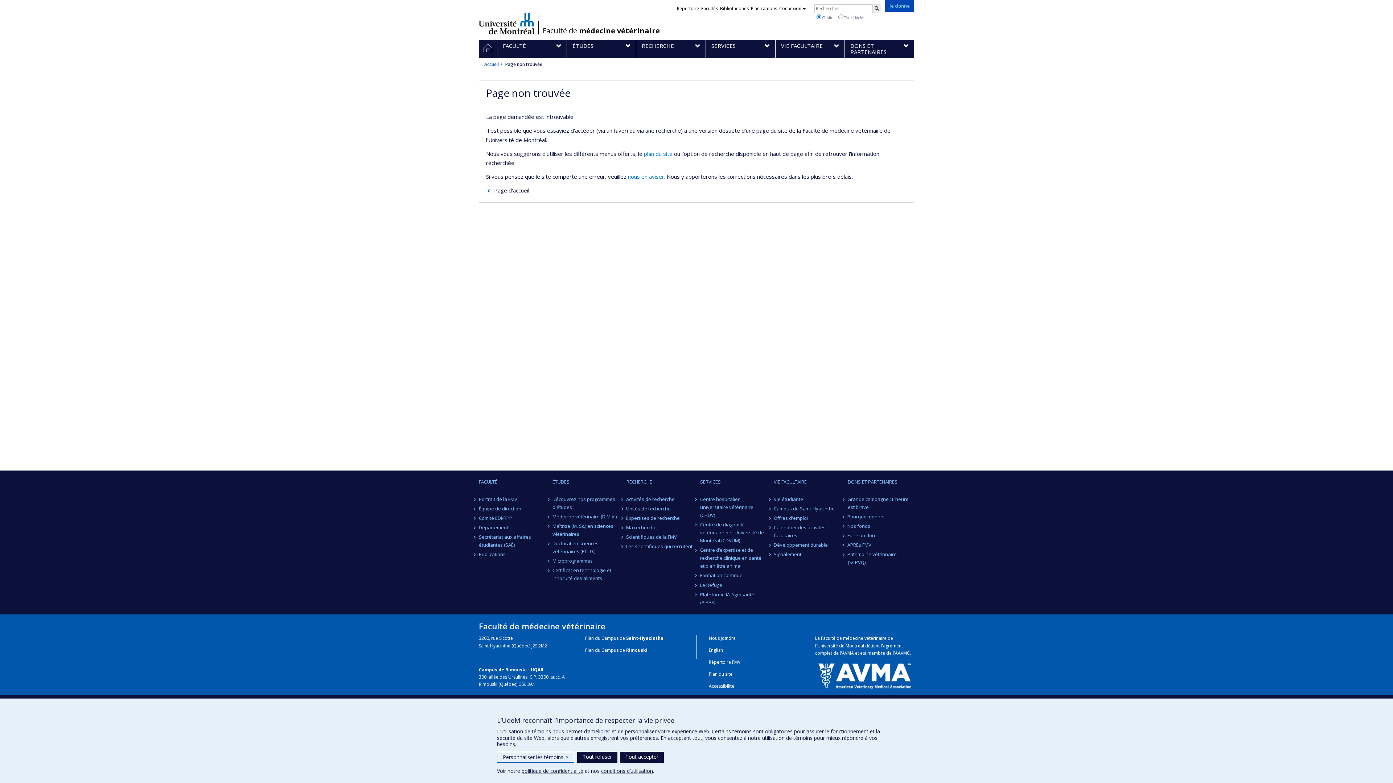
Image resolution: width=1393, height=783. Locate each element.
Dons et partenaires (872, 481)
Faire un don (861, 535)
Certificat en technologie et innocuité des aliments (581, 574)
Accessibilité (721, 686)
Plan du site (720, 674)
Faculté (488, 481)
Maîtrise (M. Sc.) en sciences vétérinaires (582, 530)
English (716, 650)
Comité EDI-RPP (495, 518)
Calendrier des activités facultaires (800, 531)
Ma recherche (641, 527)
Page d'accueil (511, 190)
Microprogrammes (572, 561)
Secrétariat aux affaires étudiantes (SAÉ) (505, 541)
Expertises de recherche (653, 518)
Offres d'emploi (791, 518)
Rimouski (637, 650)
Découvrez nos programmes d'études (583, 503)
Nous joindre (722, 638)
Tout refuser (597, 756)
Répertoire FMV (724, 662)
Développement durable (801, 545)
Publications (492, 554)
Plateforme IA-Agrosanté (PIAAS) (727, 598)
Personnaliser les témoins (535, 757)
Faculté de (601, 30)
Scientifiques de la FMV (651, 537)
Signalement (787, 554)
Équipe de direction (500, 508)
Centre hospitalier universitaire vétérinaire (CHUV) (726, 507)
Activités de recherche (650, 499)
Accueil (491, 64)
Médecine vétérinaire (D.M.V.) (584, 516)
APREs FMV (860, 545)
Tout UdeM (853, 17)
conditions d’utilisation (627, 770)
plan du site (658, 153)
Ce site (827, 17)
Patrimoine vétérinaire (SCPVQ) (872, 558)
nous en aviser (646, 176)
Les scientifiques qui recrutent (659, 546)
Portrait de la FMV (498, 499)
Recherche (639, 481)
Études (561, 481)
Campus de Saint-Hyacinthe (804, 508)
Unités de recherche (648, 508)
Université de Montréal (506, 23)
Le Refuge (711, 585)
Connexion (790, 8)
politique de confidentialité (552, 770)
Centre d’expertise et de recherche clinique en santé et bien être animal (730, 558)
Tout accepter (641, 756)
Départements (495, 527)
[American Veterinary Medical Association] (864, 675)
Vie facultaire (790, 481)
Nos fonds (859, 526)
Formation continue (721, 575)
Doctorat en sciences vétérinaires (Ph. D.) (575, 547)
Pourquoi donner (866, 516)
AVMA (848, 653)
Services (710, 481)
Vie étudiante (788, 499)
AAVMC (902, 653)
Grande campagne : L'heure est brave (878, 503)
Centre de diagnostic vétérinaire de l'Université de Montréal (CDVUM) (732, 532)
